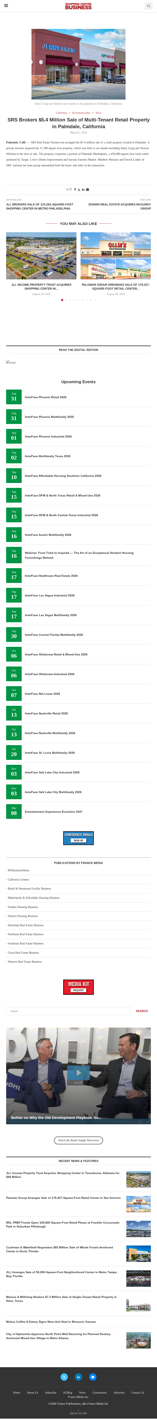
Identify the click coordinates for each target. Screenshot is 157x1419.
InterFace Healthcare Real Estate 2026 (51, 575)
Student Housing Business (23, 907)
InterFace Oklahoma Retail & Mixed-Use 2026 (56, 654)
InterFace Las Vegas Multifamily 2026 (51, 615)
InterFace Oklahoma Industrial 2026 (49, 674)
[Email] (92, 1377)
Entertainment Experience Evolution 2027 (54, 811)
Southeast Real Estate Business (25, 943)
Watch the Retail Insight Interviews (78, 1140)
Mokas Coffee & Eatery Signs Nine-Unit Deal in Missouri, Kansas (51, 1321)
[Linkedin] (78, 1377)
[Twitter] (64, 1377)
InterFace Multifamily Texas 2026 (48, 456)
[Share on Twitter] (78, 190)
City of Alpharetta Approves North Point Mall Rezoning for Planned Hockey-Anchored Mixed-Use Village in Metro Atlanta (58, 1336)
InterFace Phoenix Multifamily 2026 (49, 416)
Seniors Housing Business (23, 916)
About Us (32, 1392)
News (82, 1392)
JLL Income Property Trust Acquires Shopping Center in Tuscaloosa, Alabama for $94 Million (62, 1175)
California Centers (18, 879)
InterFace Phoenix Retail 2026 (45, 397)
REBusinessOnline (18, 870)
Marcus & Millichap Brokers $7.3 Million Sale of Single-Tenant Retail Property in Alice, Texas (61, 1299)
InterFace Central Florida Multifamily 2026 (54, 634)
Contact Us (137, 1392)
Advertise (118, 1392)
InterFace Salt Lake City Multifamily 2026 (53, 792)
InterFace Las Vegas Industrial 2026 (50, 595)
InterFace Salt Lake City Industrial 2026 (52, 772)
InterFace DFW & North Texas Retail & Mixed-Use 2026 (62, 495)
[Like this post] (70, 189)
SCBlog (67, 1392)
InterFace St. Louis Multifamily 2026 (50, 752)
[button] (11, 266)
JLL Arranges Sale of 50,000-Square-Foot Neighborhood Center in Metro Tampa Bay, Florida (61, 1274)
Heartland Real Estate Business (26, 925)
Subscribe (50, 1392)
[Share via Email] (87, 189)
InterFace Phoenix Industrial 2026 (48, 436)
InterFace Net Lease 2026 (42, 693)
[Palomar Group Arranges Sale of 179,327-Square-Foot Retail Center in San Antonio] (116, 255)
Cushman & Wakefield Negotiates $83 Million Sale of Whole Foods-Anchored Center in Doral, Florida (59, 1249)
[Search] (149, 6)
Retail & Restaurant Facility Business (29, 888)
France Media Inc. (78, 1397)
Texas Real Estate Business (23, 952)
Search (142, 1011)
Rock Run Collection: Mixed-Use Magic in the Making (100, 1118)
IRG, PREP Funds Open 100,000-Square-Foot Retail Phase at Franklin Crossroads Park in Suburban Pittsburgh (62, 1224)
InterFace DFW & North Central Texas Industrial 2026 (61, 515)
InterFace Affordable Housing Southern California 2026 (63, 475)
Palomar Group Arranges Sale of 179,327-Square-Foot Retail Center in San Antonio (63, 1197)
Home (16, 1392)
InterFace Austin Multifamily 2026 (48, 534)
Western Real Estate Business (24, 961)
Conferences (99, 1392)
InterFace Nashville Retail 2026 (46, 713)
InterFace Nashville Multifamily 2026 (50, 733)
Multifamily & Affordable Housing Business (33, 897)
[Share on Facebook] (75, 189)
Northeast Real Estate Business (25, 934)
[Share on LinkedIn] (83, 189)
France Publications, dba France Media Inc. (83, 1403)
